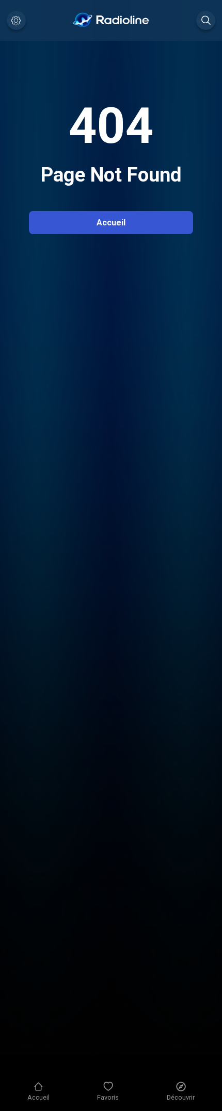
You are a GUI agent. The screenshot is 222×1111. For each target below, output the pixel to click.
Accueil (111, 222)
